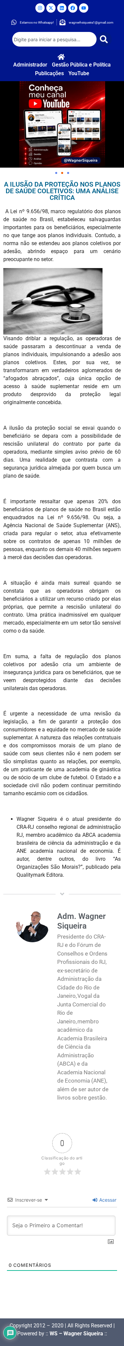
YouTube (78, 73)
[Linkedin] (61, 8)
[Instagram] (40, 8)
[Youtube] (83, 8)
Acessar (107, 1200)
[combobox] (54, 39)
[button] (56, 173)
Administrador (30, 65)
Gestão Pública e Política (81, 65)
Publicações (49, 73)
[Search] (104, 39)
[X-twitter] (51, 8)
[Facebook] (72, 8)
